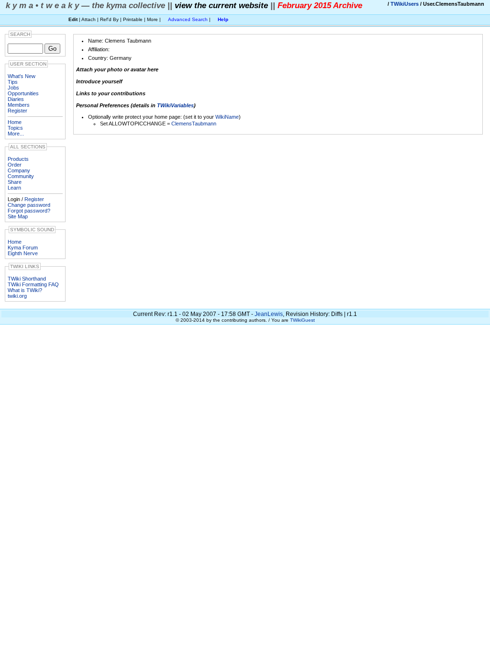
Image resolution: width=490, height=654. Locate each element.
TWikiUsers (404, 4)
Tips (13, 82)
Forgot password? (29, 211)
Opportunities (23, 93)
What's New (21, 76)
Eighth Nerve (23, 253)
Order (15, 165)
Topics (15, 128)
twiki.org (17, 296)
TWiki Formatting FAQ (33, 284)
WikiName (227, 117)
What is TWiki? (25, 290)
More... (16, 133)
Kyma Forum (23, 247)
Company (19, 170)
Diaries (16, 99)
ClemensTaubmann (193, 123)
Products (18, 159)
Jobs (13, 87)
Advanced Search (188, 19)
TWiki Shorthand (27, 279)
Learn (14, 188)
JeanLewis (269, 314)
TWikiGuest (302, 320)
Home (15, 122)
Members (19, 105)
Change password (29, 205)
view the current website (221, 5)
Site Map (18, 216)
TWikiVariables (175, 105)
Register (17, 110)
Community (21, 176)
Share (15, 182)
